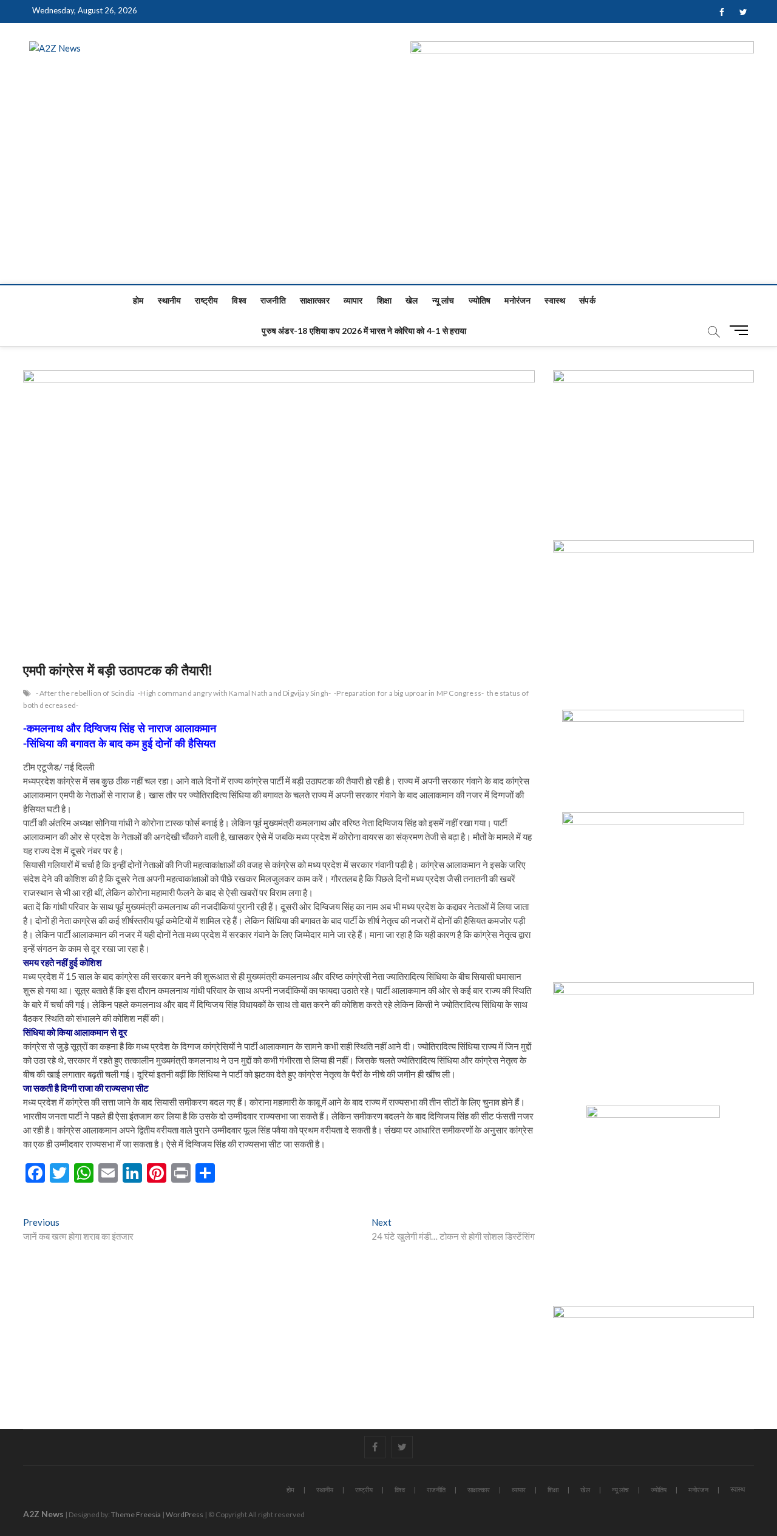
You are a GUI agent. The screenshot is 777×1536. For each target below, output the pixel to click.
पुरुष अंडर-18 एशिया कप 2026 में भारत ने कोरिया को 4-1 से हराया (364, 330)
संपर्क (587, 300)
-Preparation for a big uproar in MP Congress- (409, 693)
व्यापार (353, 300)
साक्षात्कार (315, 300)
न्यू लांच (443, 300)
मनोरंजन (517, 300)
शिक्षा (384, 300)
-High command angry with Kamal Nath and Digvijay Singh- (234, 693)
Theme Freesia (136, 1514)
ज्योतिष (480, 300)
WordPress (184, 1514)
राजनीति (273, 300)
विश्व (239, 300)
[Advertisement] (388, 193)
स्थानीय (170, 300)
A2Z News (43, 1514)
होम (138, 300)
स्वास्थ (555, 300)
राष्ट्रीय (206, 300)
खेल (411, 300)
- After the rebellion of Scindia (85, 693)
